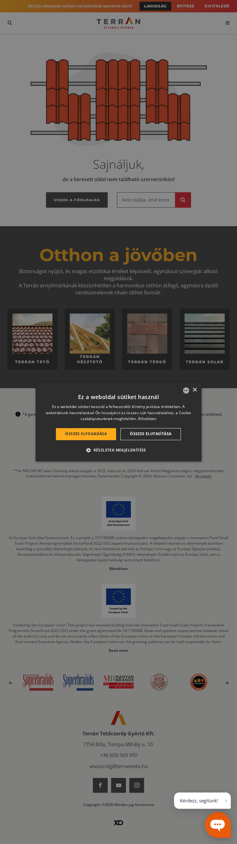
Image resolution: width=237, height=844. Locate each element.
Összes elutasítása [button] (150, 434)
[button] (118, 450)
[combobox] (186, 390)
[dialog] (118, 422)
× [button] (194, 390)
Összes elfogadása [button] (86, 434)
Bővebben (147, 419)
